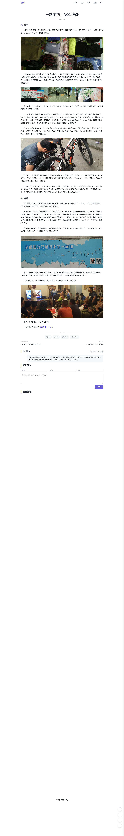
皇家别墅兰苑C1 (46, 327)
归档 (88, 3)
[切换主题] (120, 809)
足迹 (82, 3)
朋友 (95, 3)
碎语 (75, 3)
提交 (99, 387)
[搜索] (120, 815)
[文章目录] (120, 820)
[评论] (120, 826)
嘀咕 (23, 3)
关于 (101, 3)
